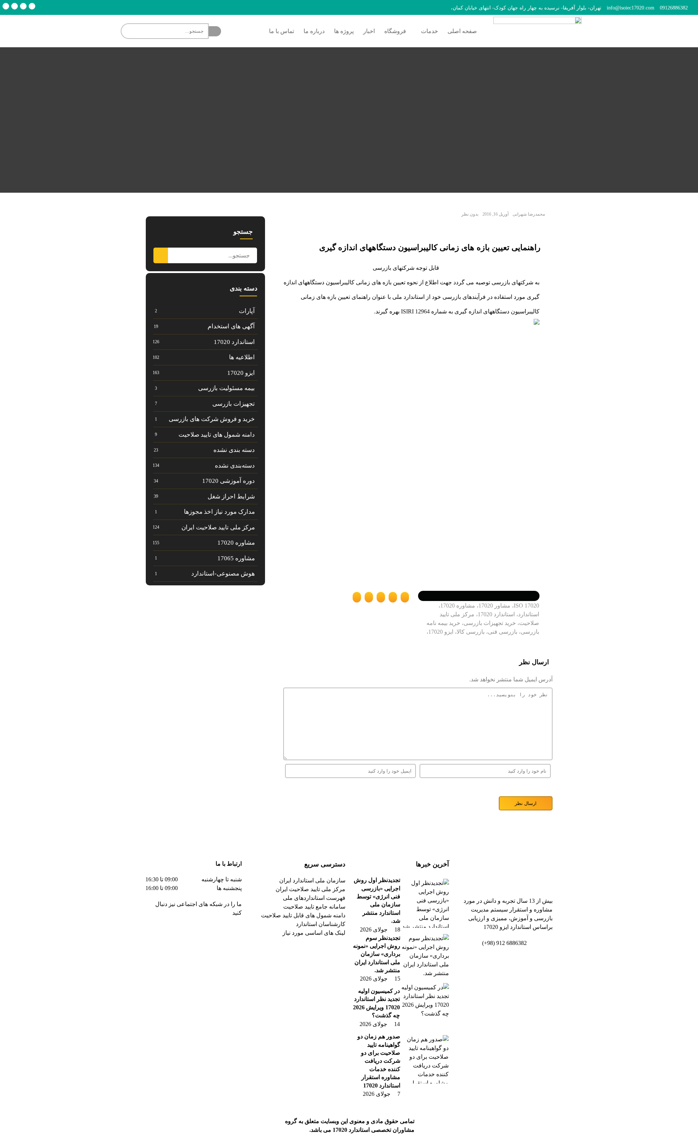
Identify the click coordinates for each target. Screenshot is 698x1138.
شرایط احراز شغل (231, 496)
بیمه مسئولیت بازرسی (226, 388)
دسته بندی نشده (234, 449)
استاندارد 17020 (234, 341)
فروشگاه (395, 31)
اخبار (369, 31)
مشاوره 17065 (236, 558)
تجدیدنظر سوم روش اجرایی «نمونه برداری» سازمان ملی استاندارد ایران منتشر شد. (376, 954)
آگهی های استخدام (231, 326)
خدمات (429, 31)
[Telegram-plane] (213, 934)
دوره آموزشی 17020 (228, 480)
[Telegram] (32, 6)
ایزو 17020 (241, 372)
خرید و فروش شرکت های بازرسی (212, 419)
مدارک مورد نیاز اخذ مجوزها (219, 511)
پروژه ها (344, 31)
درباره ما (314, 31)
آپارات (247, 311)
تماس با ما (281, 31)
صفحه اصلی (462, 31)
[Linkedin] (23, 6)
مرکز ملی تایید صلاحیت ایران (218, 527)
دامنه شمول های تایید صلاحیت (216, 434)
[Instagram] (14, 6)
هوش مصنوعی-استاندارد (223, 573)
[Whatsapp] (6, 6)
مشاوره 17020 (236, 542)
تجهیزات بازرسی (233, 403)
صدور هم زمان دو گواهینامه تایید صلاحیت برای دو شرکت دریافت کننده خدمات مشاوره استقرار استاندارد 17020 (378, 1060)
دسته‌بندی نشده (235, 465)
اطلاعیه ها (242, 357)
